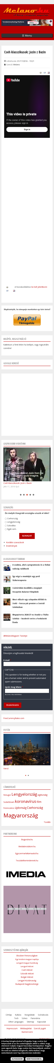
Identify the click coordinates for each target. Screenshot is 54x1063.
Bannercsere (27, 1032)
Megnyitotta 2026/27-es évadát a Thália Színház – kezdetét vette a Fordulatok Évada (30, 618)
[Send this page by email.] (44, 72)
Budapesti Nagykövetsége (27, 984)
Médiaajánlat (26, 1028)
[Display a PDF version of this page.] (49, 72)
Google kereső (11, 363)
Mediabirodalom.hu (27, 846)
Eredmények (11, 546)
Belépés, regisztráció (14, 339)
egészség (42, 794)
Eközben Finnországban (27, 955)
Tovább (47, 822)
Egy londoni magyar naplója (27, 959)
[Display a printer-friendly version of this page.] (40, 72)
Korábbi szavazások (15, 542)
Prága (6, 772)
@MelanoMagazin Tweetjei (15, 635)
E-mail (7, 660)
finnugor (7, 795)
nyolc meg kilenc (14, 687)
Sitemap (30, 1021)
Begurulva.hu (27, 839)
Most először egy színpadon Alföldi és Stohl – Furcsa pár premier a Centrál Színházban (29, 603)
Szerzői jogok (40, 1028)
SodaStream (8, 802)
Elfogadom (17, 1059)
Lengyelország (13, 522)
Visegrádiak (30, 1014)
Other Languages (16, 1021)
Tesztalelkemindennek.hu (27, 860)
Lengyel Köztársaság (27, 980)
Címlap (9, 1014)
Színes (24, 1018)
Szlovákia (11, 525)
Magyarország (20, 815)
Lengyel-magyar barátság (27, 963)
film (39, 802)
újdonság (20, 808)
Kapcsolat (41, 1021)
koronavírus (25, 801)
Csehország (12, 518)
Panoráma (35, 1018)
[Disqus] (27, 177)
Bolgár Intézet (27, 977)
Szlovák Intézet (27, 973)
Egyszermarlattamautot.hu (27, 853)
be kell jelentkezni (39, 287)
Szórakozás (43, 1014)
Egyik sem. (11, 529)
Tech (16, 1018)
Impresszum (12, 1028)
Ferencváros (8, 808)
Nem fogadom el (34, 1059)
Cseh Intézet (27, 970)
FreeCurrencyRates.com (13, 718)
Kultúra (18, 1014)
